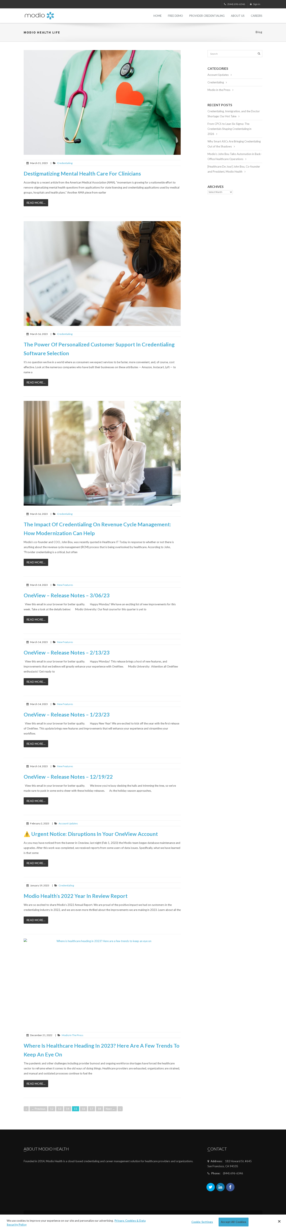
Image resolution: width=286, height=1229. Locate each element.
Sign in (256, 4)
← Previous (38, 1108)
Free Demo (175, 15)
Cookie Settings (202, 1222)
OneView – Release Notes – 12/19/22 (68, 776)
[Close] (279, 1221)
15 (75, 1108)
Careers (256, 15)
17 (91, 1108)
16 (83, 1108)
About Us (238, 15)
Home (157, 15)
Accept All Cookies (233, 1222)
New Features (65, 584)
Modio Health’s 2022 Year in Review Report (76, 896)
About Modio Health (46, 1148)
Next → (110, 1108)
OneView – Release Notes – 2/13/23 (67, 652)
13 (59, 1108)
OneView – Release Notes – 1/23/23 (67, 714)
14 (67, 1108)
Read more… (35, 202)
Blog (259, 32)
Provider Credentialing (207, 15)
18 (99, 1108)
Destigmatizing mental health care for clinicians (82, 173)
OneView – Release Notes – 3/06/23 (67, 595)
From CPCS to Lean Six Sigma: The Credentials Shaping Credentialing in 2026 (229, 129)
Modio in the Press (72, 1035)
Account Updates (68, 823)
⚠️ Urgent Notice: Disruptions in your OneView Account (91, 834)
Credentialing (64, 163)
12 (51, 1108)
